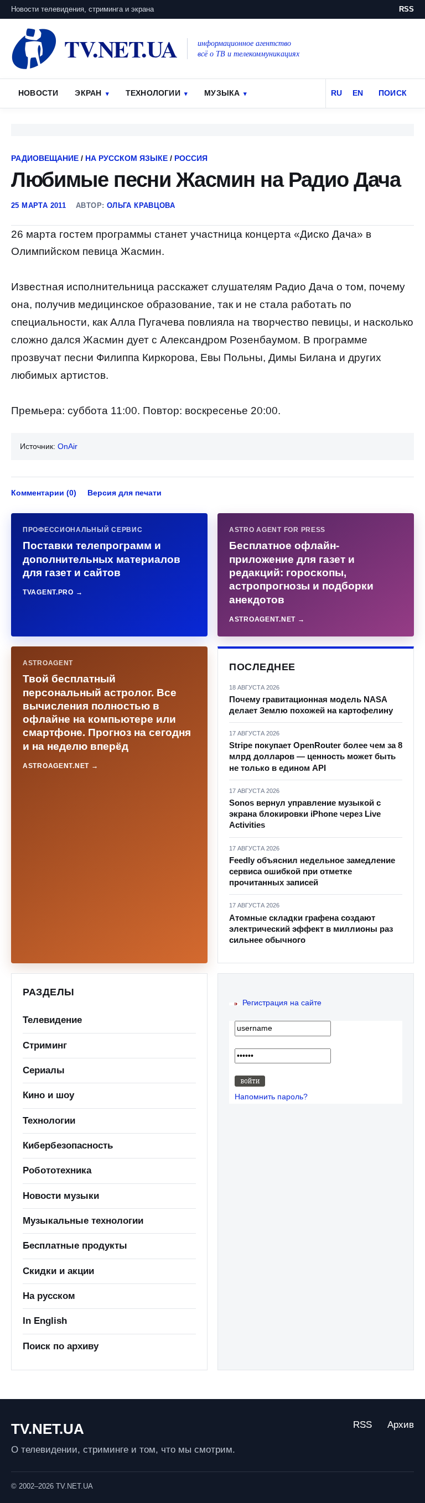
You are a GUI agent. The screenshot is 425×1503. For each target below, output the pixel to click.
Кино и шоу (48, 1095)
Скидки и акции (58, 1271)
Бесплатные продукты (75, 1245)
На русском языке (126, 158)
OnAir (67, 446)
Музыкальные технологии (83, 1220)
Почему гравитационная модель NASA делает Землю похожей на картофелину (311, 705)
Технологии (153, 92)
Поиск (393, 92)
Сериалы (44, 1070)
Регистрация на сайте (282, 1002)
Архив (400, 1425)
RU (336, 92)
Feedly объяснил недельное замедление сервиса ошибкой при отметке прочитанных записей (312, 871)
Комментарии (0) (43, 492)
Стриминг (45, 1045)
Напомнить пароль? (271, 1096)
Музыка (222, 92)
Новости (38, 92)
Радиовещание (45, 158)
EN (358, 92)
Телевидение (52, 1020)
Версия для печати (124, 492)
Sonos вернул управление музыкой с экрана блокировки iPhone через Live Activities (305, 814)
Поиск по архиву (61, 1346)
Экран (88, 92)
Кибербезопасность (68, 1145)
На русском (49, 1296)
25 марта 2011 (38, 205)
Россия (191, 158)
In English (45, 1321)
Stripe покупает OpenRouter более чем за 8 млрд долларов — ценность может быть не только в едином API (315, 756)
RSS (406, 9)
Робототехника (57, 1170)
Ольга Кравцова (141, 205)
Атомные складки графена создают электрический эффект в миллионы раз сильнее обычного (311, 929)
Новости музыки (61, 1196)
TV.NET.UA (47, 1429)
